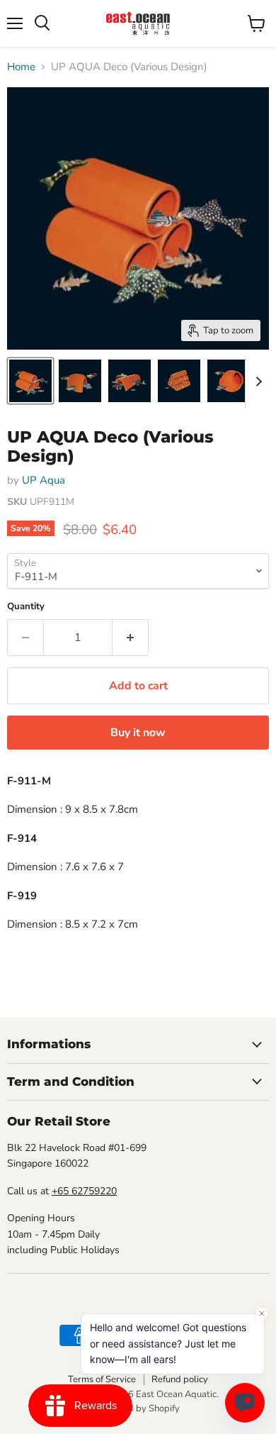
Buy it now (138, 732)
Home (21, 67)
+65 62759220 (84, 1191)
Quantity (26, 606)
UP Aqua (43, 480)
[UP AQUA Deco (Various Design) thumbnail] (30, 381)
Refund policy (179, 1379)
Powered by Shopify (138, 1408)
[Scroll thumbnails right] (256, 381)
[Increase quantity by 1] (131, 637)
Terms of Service (102, 1379)
